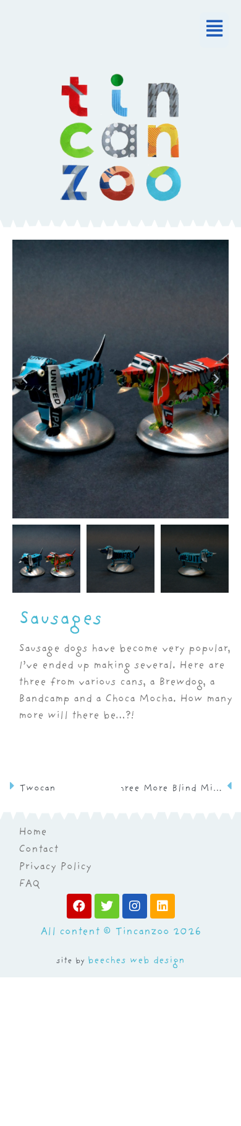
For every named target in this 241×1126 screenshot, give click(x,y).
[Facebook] (79, 906)
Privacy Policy (55, 867)
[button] (120, 30)
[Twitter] (107, 906)
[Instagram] (134, 906)
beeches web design (136, 961)
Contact (38, 850)
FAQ (29, 885)
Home (33, 833)
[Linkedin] (162, 906)
